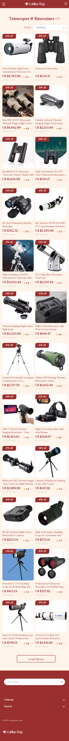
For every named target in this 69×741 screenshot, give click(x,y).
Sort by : (28, 27)
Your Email (12, 682)
